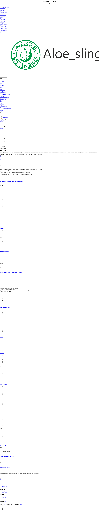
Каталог (1, 4)
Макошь (1, 337)
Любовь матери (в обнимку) (5, 467)
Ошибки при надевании (3, 28)
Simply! (1, 89)
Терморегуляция (2, 31)
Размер (1, 128)
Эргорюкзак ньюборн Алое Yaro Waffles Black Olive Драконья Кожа (11, 181)
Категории (2, 120)
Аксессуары (1, 14)
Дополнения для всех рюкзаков (4, 98)
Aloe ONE (1, 110)
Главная (1, 117)
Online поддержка (4, 492)
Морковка (2, 228)
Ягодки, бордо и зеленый (4, 251)
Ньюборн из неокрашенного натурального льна (8, 161)
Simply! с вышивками (3, 13)
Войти (3, 81)
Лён (0, 5)
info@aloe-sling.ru (4, 497)
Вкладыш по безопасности (3, 30)
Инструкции (2, 25)
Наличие (1, 121)
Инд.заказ (1, 23)
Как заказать (3, 485)
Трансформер (2, 22)
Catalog (4, 117)
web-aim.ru (20, 504)
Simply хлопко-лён (2, 11)
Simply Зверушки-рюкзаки (3, 12)
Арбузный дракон (3, 195)
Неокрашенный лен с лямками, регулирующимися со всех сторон (11, 272)
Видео (1, 105)
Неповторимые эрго (3, 9)
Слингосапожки (2, 19)
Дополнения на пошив (3, 20)
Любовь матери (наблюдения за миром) (7, 456)
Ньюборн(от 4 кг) (2, 8)
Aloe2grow (1, 87)
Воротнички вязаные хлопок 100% (5, 94)
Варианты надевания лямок (4, 29)
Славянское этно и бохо (3, 24)
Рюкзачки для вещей (3, 15)
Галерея (1, 103)
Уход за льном (2, 32)
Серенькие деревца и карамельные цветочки (7, 415)
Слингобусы (2, 96)
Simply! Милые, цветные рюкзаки (4, 91)
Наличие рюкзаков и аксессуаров (4, 7)
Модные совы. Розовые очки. (5, 384)
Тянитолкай (1, 101)
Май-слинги (2, 85)
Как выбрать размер (3, 26)
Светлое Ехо (2, 353)
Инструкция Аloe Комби (3, 27)
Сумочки (1, 17)
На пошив (1, 84)
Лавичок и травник (2, 21)
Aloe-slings (3, 504)
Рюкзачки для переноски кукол (4, 18)
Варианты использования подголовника (5, 108)
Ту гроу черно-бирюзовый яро (5, 445)
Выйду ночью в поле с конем (5, 307)
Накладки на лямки (2, 16)
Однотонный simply (3, 10)
